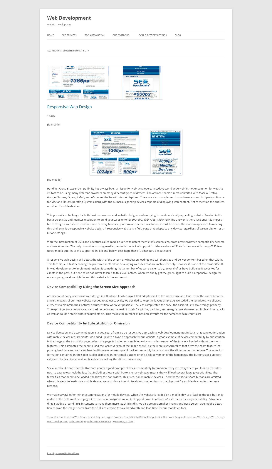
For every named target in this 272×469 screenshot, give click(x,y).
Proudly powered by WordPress (63, 453)
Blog (178, 35)
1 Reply (51, 115)
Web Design (217, 417)
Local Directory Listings (152, 35)
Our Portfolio (121, 35)
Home (50, 35)
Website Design (77, 421)
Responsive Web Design (69, 106)
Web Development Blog (87, 417)
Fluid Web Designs (173, 417)
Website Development (99, 421)
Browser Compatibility (126, 417)
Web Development (69, 17)
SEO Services (69, 35)
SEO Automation (94, 35)
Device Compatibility (150, 417)
